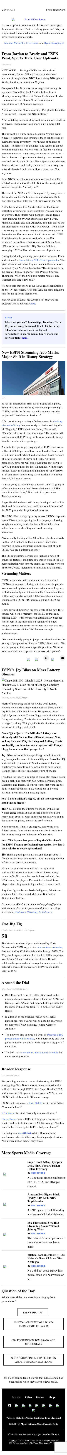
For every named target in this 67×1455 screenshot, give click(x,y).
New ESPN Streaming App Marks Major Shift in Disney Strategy (30, 354)
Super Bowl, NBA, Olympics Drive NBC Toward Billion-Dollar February (45, 1165)
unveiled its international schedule (39, 1052)
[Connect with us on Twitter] (17, 1406)
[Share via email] (61, 660)
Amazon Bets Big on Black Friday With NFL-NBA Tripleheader (44, 1197)
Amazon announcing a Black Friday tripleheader (33, 1324)
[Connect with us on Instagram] (30, 1406)
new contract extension (49, 947)
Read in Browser (55, 10)
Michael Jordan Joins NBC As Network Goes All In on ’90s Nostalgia (46, 1258)
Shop (52, 1397)
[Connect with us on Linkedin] (23, 1406)
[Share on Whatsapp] (53, 660)
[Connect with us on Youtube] (51, 1406)
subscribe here (52, 1434)
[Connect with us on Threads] (57, 1406)
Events (16, 1397)
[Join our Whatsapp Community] (37, 1406)
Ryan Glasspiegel (53, 1417)
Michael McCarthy (24, 1417)
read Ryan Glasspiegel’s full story (33, 912)
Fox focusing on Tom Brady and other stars (33, 1342)
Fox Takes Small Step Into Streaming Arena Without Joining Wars (43, 1225)
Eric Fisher (38, 1173)
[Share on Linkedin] (45, 660)
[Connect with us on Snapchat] (33, 1410)
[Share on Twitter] (37, 660)
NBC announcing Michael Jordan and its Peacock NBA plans (33, 1359)
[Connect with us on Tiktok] (44, 1406)
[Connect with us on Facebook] (9, 1406)
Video (28, 1397)
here (32, 303)
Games (40, 1397)
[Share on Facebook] (29, 660)
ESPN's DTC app (32, 1312)
